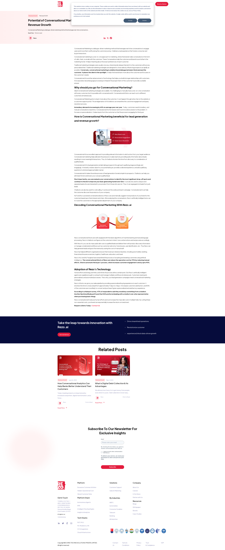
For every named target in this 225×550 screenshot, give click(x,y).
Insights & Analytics (83, 512)
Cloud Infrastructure (84, 532)
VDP (162, 543)
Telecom (112, 512)
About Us (136, 487)
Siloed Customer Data (84, 494)
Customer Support (116, 487)
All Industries (114, 519)
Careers (135, 491)
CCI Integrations (82, 529)
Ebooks (135, 510)
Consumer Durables (116, 509)
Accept (130, 20)
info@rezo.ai (61, 514)
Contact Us (115, 544)
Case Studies (137, 514)
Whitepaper (137, 507)
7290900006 (61, 517)
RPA (78, 506)
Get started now (64, 334)
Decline (144, 20)
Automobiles (114, 506)
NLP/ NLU (80, 522)
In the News (136, 494)
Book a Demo (161, 4)
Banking (112, 516)
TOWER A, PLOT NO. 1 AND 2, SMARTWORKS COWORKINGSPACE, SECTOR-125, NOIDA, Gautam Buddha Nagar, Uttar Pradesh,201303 (64, 506)
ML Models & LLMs (83, 526)
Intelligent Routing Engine (85, 509)
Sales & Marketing (115, 491)
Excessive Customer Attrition (86, 487)
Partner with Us (138, 497)
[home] (61, 4)
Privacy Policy (138, 544)
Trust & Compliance (150, 544)
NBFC (112, 502)
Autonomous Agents (84, 502)
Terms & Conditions (125, 544)
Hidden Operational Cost (85, 491)
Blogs (134, 504)
